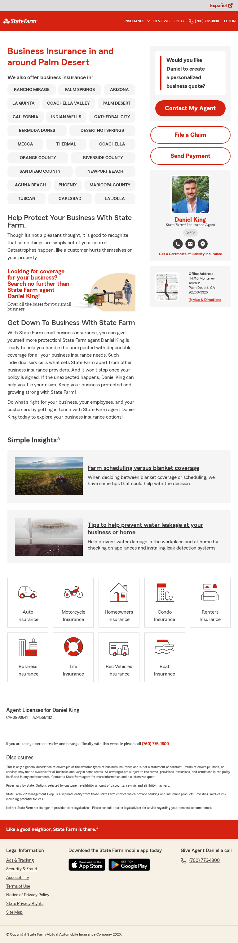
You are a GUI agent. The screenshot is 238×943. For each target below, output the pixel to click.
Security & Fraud (21, 869)
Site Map (14, 912)
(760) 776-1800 (207, 21)
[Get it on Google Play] (129, 864)
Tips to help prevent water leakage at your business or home (145, 529)
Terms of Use (18, 886)
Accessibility (17, 878)
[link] (20, 21)
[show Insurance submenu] (147, 21)
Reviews (161, 21)
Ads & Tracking (20, 860)
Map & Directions (206, 300)
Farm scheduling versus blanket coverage (143, 468)
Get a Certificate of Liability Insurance (190, 254)
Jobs (179, 21)
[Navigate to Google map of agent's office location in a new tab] (203, 244)
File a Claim (190, 135)
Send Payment (190, 156)
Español (218, 5)
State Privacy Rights (24, 904)
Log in (230, 21)
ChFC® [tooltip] (190, 233)
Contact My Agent (190, 108)
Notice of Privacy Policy (27, 895)
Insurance (135, 21)
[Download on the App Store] (87, 864)
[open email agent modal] (190, 244)
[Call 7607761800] (178, 244)
